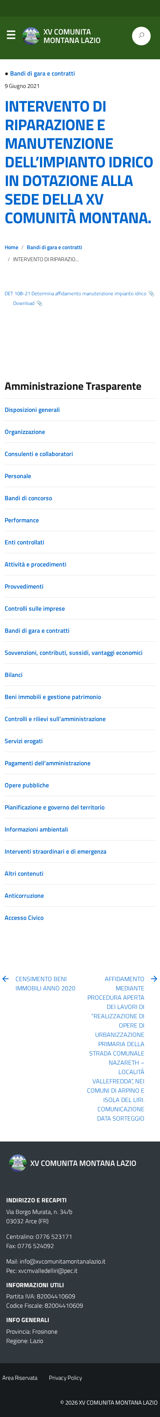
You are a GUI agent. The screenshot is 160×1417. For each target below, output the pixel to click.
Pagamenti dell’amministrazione (47, 763)
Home (11, 247)
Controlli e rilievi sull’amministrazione (55, 718)
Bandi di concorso (28, 498)
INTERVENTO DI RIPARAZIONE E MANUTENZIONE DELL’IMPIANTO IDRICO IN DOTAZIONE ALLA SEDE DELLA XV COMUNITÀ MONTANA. (79, 161)
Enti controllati (24, 542)
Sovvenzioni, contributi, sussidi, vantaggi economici (74, 652)
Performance (22, 520)
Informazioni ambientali (36, 829)
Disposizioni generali (32, 409)
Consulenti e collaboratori (39, 453)
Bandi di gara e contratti (42, 73)
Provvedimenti (24, 586)
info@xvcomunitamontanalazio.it (63, 1261)
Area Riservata (19, 1377)
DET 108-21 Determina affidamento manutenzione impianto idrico (75, 293)
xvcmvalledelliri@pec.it (48, 1270)
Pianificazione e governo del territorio (54, 807)
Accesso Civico (24, 917)
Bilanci (14, 674)
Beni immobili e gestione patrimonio (53, 696)
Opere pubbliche (27, 785)
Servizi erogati (24, 741)
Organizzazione (25, 431)
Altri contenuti (24, 873)
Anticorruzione (24, 895)
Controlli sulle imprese (35, 608)
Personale (18, 475)
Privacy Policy (65, 1377)
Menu (11, 36)
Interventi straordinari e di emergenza (55, 851)
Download (24, 303)
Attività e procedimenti (35, 564)
